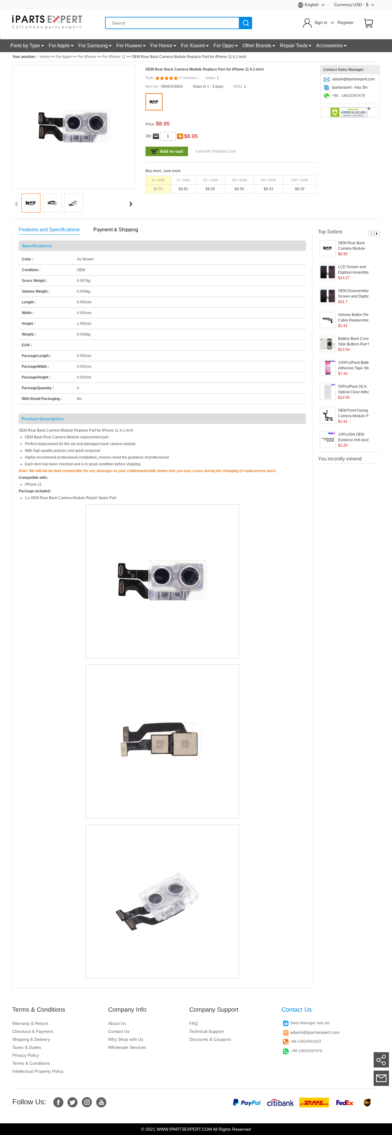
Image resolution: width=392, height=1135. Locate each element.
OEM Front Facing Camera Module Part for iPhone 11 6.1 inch (358, 413)
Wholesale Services (127, 1047)
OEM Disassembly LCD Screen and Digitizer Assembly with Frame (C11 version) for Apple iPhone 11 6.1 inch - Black (357, 294)
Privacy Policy (25, 1055)
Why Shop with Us (125, 1039)
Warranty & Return (30, 1023)
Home (45, 57)
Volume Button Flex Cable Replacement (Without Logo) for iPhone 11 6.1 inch (354, 318)
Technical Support (206, 1031)
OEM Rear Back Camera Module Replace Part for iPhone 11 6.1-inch (358, 246)
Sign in (320, 22)
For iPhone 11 (114, 57)
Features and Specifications (49, 229)
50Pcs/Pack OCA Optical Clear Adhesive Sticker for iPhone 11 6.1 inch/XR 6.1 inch (357, 389)
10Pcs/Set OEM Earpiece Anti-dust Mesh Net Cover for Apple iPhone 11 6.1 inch (355, 437)
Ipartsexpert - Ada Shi (350, 87)
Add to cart (171, 151)
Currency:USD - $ (352, 4)
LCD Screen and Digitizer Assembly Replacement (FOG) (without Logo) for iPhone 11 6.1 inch (354, 270)
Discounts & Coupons (210, 1039)
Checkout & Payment (32, 1031)
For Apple (64, 57)
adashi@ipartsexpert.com (353, 79)
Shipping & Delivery (31, 1039)
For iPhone (87, 57)
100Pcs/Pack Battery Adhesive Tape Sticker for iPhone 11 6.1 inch (356, 365)
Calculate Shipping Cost (215, 151)
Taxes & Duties (26, 1047)
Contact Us (119, 1031)
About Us (117, 1023)
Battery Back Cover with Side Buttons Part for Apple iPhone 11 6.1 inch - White (358, 342)
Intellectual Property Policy (37, 1071)
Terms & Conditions (31, 1063)
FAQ (193, 1023)
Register (345, 22)
